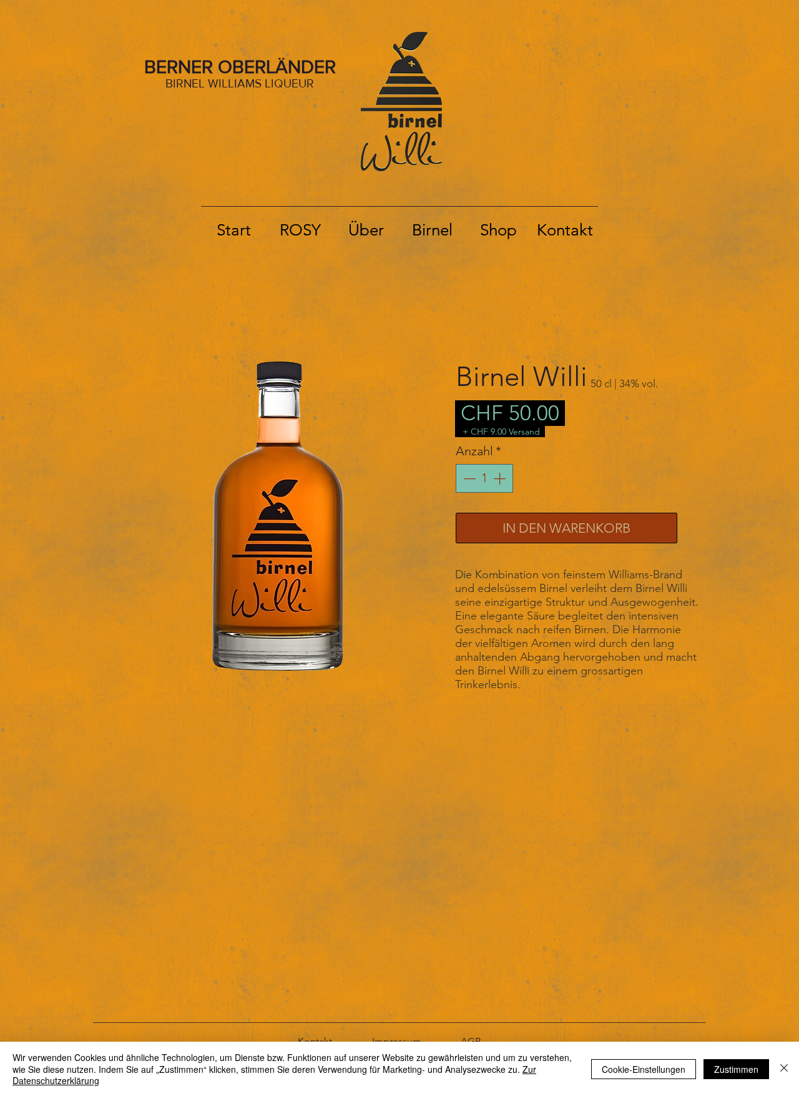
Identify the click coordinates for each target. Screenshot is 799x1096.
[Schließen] (784, 1069)
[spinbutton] (484, 478)
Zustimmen (736, 1069)
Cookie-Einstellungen (643, 1069)
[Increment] (500, 478)
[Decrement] (468, 478)
